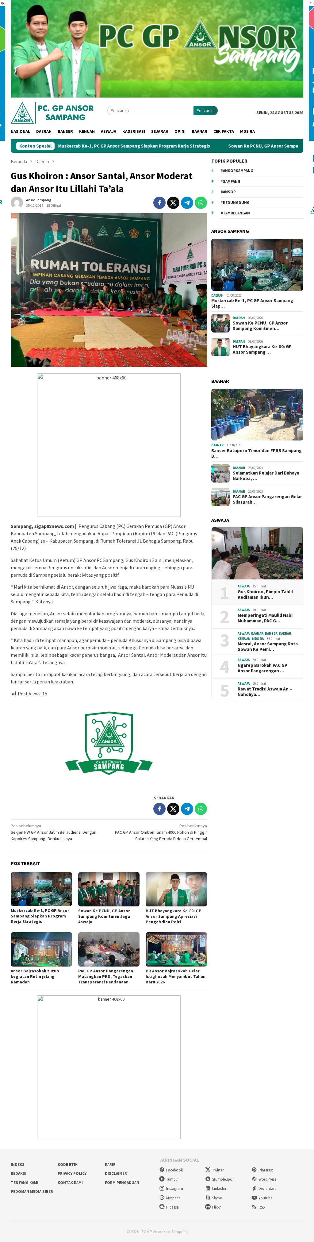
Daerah (217, 295)
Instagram (174, 1188)
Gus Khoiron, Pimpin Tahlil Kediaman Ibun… (265, 594)
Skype (217, 1198)
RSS (261, 1207)
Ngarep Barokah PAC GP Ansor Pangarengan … (262, 668)
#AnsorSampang (236, 170)
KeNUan (244, 638)
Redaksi (18, 1173)
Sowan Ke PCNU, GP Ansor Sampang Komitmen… (260, 325)
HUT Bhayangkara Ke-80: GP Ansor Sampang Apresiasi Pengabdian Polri (173, 916)
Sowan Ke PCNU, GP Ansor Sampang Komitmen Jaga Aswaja (247, 146)
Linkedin (219, 1188)
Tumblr (172, 1179)
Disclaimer (116, 1173)
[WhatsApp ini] (201, 203)
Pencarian (206, 110)
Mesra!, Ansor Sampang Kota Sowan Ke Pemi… (268, 646)
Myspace (173, 1198)
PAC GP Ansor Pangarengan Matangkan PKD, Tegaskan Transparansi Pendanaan (105, 976)
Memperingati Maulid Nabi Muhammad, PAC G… (265, 618)
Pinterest (265, 1170)
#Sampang (230, 181)
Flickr (216, 1207)
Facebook (174, 1170)
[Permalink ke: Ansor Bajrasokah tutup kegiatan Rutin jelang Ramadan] (41, 949)
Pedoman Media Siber (32, 1191)
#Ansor (228, 191)
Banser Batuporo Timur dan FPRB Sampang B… (256, 453)
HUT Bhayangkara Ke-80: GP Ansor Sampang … (262, 349)
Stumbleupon (223, 1179)
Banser (271, 633)
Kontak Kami (70, 1182)
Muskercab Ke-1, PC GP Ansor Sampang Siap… (252, 303)
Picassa (172, 1207)
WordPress (267, 1179)
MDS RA (258, 638)
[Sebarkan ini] (159, 203)
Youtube (265, 1198)
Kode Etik (68, 1164)
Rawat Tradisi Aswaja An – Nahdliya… (265, 691)
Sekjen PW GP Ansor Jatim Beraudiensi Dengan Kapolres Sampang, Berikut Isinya (53, 832)
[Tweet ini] (173, 203)
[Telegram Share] (187, 203)
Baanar (217, 445)
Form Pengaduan (122, 1182)
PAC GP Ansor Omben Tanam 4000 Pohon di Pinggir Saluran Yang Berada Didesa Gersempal (161, 832)
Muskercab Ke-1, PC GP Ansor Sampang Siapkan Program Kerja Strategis (91, 146)
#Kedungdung (235, 202)
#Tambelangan (235, 213)
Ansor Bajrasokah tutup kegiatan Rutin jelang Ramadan (35, 976)
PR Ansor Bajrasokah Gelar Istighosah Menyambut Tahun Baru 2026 (175, 976)
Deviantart (267, 1188)
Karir (110, 1164)
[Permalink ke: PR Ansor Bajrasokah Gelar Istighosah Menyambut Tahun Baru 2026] (176, 949)
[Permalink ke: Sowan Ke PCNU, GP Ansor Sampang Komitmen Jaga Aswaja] (109, 889)
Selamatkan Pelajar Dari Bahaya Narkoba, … (266, 475)
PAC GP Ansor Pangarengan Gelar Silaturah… (267, 499)
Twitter (218, 1170)
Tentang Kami (24, 1182)
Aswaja (244, 586)
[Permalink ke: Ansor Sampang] (17, 202)
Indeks (18, 1164)
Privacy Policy (72, 1173)
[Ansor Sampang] (52, 112)
